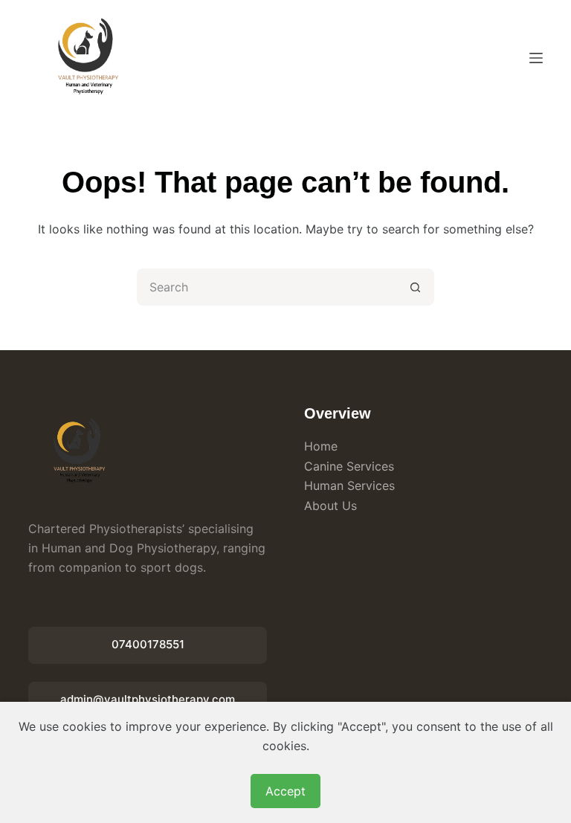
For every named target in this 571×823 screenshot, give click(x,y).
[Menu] (536, 58)
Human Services (349, 485)
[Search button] (415, 287)
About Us (330, 505)
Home (321, 446)
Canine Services (349, 466)
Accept (285, 791)
